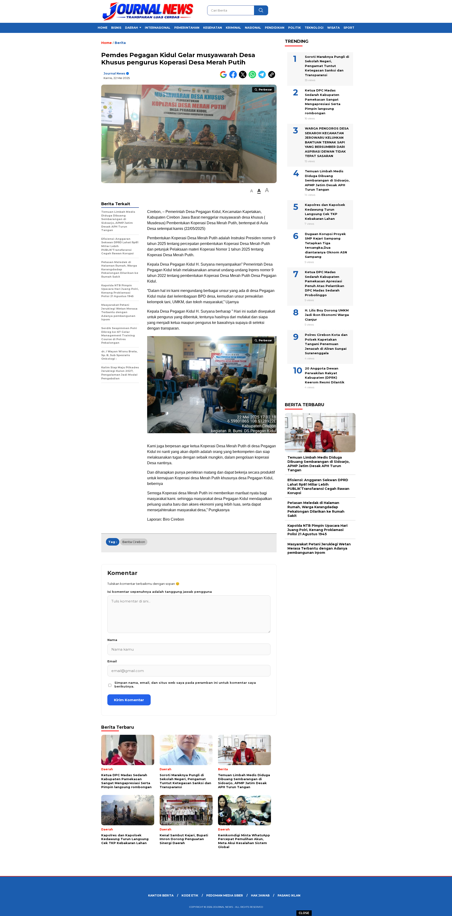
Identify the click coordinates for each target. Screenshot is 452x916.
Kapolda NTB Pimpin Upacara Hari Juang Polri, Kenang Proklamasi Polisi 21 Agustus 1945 (317, 529)
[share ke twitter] (244, 77)
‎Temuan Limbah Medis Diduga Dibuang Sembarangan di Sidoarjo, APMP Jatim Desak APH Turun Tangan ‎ (327, 180)
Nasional (253, 27)
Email (112, 661)
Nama (112, 640)
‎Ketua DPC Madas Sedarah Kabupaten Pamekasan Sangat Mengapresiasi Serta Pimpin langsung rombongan (322, 101)
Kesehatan (212, 27)
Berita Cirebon (133, 542)
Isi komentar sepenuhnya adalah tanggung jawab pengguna (159, 592)
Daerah (131, 27)
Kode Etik (190, 895)
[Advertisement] (380, 115)
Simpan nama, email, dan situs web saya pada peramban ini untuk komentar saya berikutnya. (185, 684)
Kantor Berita (161, 895)
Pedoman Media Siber (224, 895)
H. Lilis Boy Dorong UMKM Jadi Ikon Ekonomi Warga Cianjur (327, 314)
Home (102, 27)
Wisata (333, 27)
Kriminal (233, 27)
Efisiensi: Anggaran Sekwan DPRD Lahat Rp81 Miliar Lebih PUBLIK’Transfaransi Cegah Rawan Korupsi (318, 486)
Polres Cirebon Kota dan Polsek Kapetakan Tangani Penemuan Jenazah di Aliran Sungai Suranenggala (326, 344)
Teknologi (314, 27)
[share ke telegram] (263, 77)
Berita (120, 43)
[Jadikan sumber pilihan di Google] (224, 77)
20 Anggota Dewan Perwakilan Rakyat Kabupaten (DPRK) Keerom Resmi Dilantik (324, 375)
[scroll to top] (434, 908)
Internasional (157, 27)
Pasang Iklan (289, 895)
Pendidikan (274, 27)
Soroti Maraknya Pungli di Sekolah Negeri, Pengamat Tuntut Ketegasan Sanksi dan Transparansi (327, 66)
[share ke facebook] (234, 77)
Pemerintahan (186, 27)
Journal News (114, 73)
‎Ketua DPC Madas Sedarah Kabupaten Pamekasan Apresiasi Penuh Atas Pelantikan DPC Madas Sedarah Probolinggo (324, 283)
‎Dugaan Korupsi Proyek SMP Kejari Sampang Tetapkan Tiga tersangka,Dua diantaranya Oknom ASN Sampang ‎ (326, 245)
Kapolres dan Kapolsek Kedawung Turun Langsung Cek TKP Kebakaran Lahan (325, 211)
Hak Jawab (260, 895)
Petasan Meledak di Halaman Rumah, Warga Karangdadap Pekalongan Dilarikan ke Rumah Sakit (315, 509)
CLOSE (304, 913)
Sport (348, 27)
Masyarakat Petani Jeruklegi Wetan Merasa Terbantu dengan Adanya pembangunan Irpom (319, 548)
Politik (294, 27)
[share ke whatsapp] (253, 77)
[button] (251, 191)
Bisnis (116, 27)
